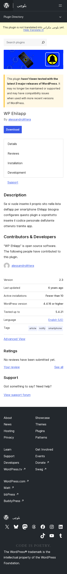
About (8, 418)
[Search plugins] (43, 42)
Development (17, 172)
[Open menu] (61, 5)
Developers (11, 462)
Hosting (9, 431)
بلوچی (16, 518)
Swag (41, 469)
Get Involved (44, 449)
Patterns (41, 437)
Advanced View (14, 339)
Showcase (42, 418)
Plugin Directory (13, 16)
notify (42, 328)
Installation (15, 163)
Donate (42, 462)
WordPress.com (16, 481)
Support (12, 182)
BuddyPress (14, 501)
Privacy (9, 437)
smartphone (55, 328)
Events (40, 456)
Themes (40, 424)
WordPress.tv (15, 469)
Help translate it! (33, 29)
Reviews (13, 153)
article (32, 328)
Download (12, 129)
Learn (7, 449)
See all (58, 367)
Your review (12, 367)
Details (12, 144)
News (8, 424)
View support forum (17, 395)
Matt (9, 488)
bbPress (11, 494)
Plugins (40, 431)
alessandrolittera (19, 119)
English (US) (55, 319)
